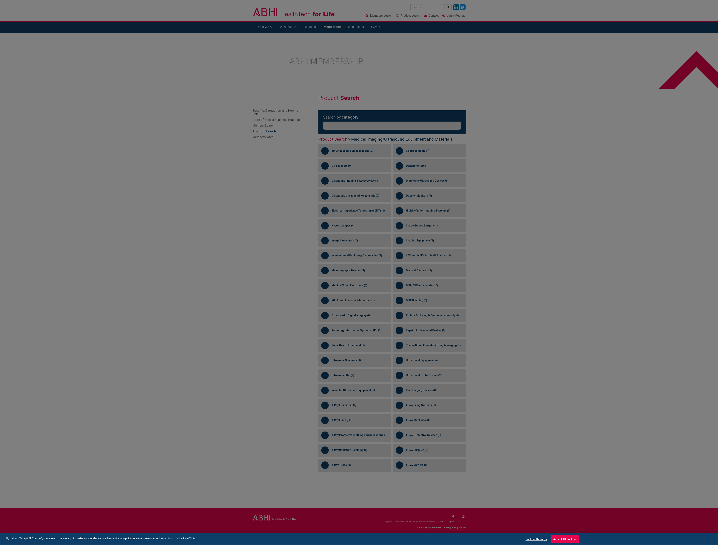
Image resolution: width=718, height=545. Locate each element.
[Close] (712, 538)
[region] (359, 539)
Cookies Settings (536, 539)
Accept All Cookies (565, 539)
